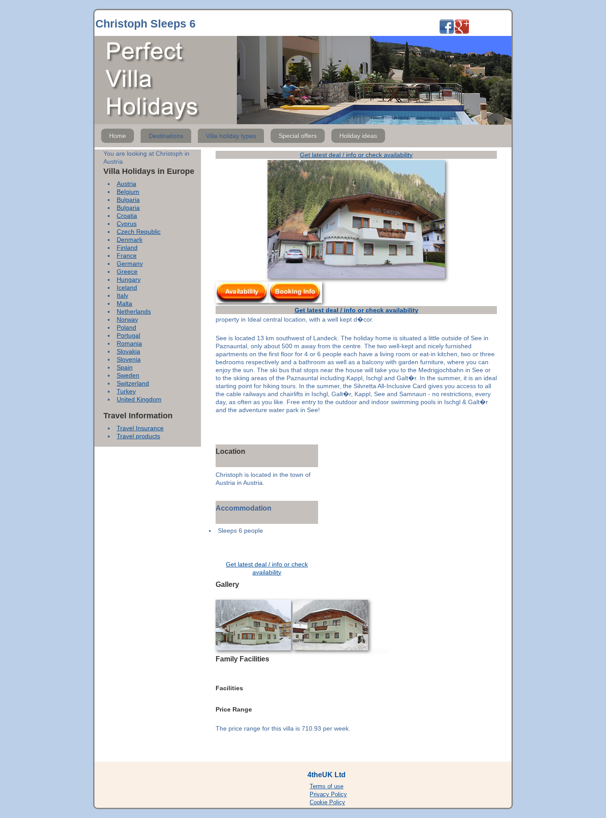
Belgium (128, 191)
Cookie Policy (327, 802)
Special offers (298, 135)
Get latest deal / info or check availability (356, 154)
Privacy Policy (328, 794)
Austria (126, 183)
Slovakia (128, 351)
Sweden (128, 375)
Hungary (129, 279)
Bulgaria (128, 199)
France (127, 255)
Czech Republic (139, 231)
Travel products (138, 436)
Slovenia (129, 359)
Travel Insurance (140, 428)
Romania (129, 343)
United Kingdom (139, 399)
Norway (127, 319)
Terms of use (326, 786)
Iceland (127, 287)
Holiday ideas (358, 135)
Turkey (126, 391)
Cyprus (127, 223)
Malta (124, 303)
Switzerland (133, 383)
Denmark (129, 239)
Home (117, 135)
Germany (130, 263)
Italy (122, 295)
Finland (127, 247)
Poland (126, 327)
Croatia (127, 215)
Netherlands (134, 311)
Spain (125, 367)
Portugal (128, 335)
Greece (127, 271)
